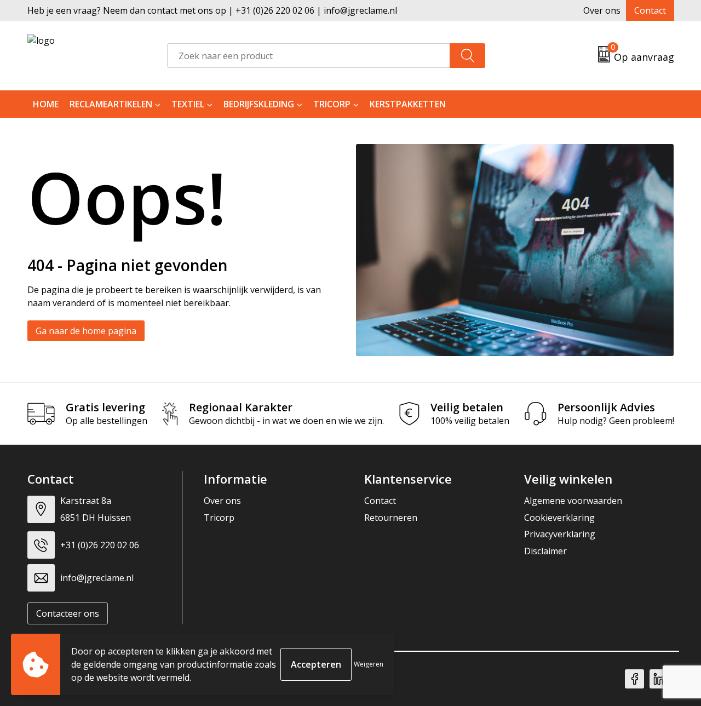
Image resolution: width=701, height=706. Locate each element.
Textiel (187, 104)
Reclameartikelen (111, 104)
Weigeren (368, 664)
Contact (650, 10)
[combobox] (308, 55)
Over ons (601, 10)
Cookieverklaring (559, 518)
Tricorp (331, 104)
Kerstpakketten (408, 104)
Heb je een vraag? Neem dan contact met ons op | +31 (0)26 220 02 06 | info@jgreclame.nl (212, 10)
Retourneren (390, 518)
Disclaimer (545, 551)
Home (46, 104)
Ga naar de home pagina (86, 331)
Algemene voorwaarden (573, 501)
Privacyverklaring (559, 534)
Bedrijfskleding (258, 104)
